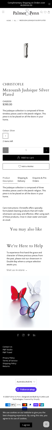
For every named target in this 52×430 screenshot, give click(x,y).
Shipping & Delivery (23, 179)
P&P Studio (7, 349)
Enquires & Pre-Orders (40, 179)
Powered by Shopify (32, 399)
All (15, 20)
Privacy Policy (9, 358)
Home (9, 20)
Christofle (13, 84)
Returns (6, 366)
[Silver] (5, 136)
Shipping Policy (9, 363)
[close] (49, 4)
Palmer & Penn (15, 397)
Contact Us (7, 346)
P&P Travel (7, 352)
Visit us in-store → (17, 270)
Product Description (8, 179)
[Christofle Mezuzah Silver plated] (26, 50)
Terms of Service (10, 360)
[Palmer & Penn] (26, 12)
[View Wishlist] (45, 12)
